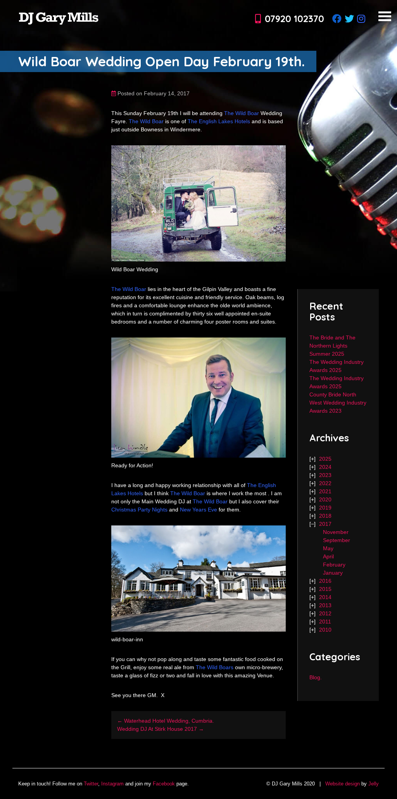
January (333, 573)
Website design (342, 784)
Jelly (373, 784)
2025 (325, 459)
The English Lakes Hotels (219, 121)
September (336, 540)
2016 (325, 581)
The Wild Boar (242, 113)
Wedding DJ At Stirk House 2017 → (160, 729)
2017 (325, 524)
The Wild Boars (214, 667)
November (336, 532)
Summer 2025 (326, 354)
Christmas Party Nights (139, 509)
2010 (325, 630)
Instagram (112, 784)
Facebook (164, 784)
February (334, 564)
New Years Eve (197, 509)
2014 (325, 597)
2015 (325, 589)
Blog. (315, 677)
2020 (325, 499)
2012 (325, 613)
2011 (325, 621)
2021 (325, 491)
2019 (325, 508)
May (328, 548)
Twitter (91, 784)
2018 (325, 516)
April (328, 556)
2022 (325, 483)
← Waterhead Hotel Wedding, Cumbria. (165, 721)
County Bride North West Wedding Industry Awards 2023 (337, 402)
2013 (325, 605)
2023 (325, 475)
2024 (325, 467)
